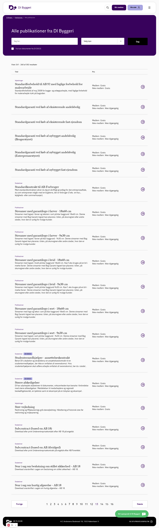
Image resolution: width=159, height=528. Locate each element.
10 (81, 504)
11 (86, 504)
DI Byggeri (9, 17)
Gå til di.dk (17, 521)
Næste (140, 504)
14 (101, 504)
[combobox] (12, 525)
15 (106, 504)
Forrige (19, 504)
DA (12, 525)
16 (112, 504)
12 (91, 504)
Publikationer (19, 17)
